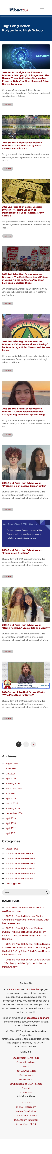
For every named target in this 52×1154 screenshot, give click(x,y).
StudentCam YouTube (26, 1115)
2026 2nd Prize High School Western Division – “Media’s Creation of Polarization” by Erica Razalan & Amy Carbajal (23, 211)
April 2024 (11, 818)
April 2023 (11, 823)
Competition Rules (26, 1062)
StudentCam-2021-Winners (20, 853)
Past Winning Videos (26, 1071)
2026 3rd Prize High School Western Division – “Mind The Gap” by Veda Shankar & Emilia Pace (22, 145)
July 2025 (10, 793)
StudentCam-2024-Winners (20, 868)
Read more (8, 104)
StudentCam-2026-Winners (20, 878)
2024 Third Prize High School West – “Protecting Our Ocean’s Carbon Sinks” (24, 484)
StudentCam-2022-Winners (20, 858)
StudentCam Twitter (26, 1111)
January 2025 (13, 808)
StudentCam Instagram (26, 1120)
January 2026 (13, 783)
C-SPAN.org (26, 1102)
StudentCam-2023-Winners (20, 863)
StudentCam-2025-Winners (20, 873)
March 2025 (12, 803)
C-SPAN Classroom (26, 1107)
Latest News (12, 848)
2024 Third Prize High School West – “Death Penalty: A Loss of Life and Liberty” (26, 626)
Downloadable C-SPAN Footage (26, 1084)
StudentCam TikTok (26, 1124)
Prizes (26, 1066)
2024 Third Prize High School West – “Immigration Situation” (22, 551)
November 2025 (14, 788)
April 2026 (11, 778)
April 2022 (11, 828)
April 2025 (11, 798)
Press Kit (26, 1088)
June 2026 (11, 768)
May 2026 (11, 773)
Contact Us (26, 1092)
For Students (15, 989)
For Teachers (34, 989)
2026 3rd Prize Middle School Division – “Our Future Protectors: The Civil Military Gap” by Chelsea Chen (25, 920)
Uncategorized (13, 883)
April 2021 (10, 833)
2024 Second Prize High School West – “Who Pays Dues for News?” (23, 693)
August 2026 (12, 763)
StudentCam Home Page (26, 1058)
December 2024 (14, 813)
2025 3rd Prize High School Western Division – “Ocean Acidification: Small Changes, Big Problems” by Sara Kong (23, 411)
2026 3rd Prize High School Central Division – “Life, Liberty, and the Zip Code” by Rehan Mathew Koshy (26, 963)
